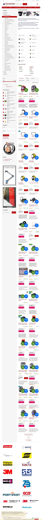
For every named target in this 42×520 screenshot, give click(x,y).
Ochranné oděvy (7, 59)
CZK (33, 0)
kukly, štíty (6, 44)
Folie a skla (6, 18)
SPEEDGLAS (7, 27)
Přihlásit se (6, 135)
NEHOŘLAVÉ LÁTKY (7, 68)
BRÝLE (6, 52)
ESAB (5, 31)
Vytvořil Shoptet (36, 517)
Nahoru (29, 440)
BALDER (6, 30)
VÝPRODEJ (5, 74)
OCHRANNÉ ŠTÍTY (8, 53)
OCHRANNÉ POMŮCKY (7, 15)
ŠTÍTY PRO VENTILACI (8, 55)
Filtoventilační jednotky (8, 23)
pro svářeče (6, 60)
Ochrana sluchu (6, 67)
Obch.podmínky (18, 0)
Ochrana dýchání (7, 38)
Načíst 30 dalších (28, 434)
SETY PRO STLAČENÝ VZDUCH (9, 57)
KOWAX (6, 33)
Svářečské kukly (6, 16)
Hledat (25, 4)
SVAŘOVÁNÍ (5, 12)
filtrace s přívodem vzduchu (9, 45)
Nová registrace (5, 137)
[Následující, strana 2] (29, 437)
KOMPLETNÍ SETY (7, 48)
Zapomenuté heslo (6, 138)
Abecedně (27, 80)
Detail (26, 124)
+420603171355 (7, 160)
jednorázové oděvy (8, 63)
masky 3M (6, 41)
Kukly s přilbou (7, 22)
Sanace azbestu (7, 49)
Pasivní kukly (7, 34)
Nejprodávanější (21, 80)
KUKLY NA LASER (7, 37)
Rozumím (36, 519)
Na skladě (7, 84)
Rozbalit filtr (9, 86)
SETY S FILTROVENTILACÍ (9, 19)
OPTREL (6, 26)
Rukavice (5, 64)
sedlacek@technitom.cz (8, 159)
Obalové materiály (7, 66)
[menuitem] (5, 7)
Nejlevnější (27, 78)
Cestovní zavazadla (7, 70)
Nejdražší (32, 78)
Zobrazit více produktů (28, 75)
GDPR (23, 0)
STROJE (4, 71)
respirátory (6, 42)
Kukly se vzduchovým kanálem (9, 20)
